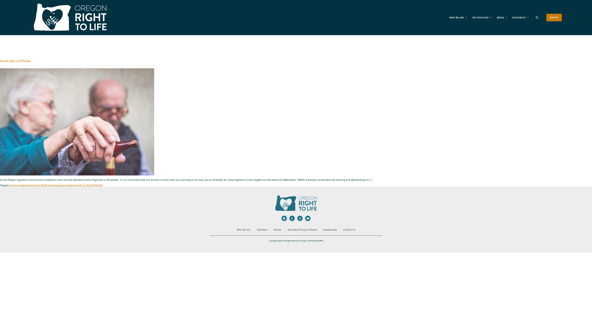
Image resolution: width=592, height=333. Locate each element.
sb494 (99, 185)
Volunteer (262, 229)
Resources (519, 17)
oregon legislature (66, 185)
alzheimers (15, 185)
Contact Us (349, 229)
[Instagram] (300, 218)
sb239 (92, 185)
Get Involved (480, 17)
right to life (83, 185)
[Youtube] (307, 218)
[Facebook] (284, 218)
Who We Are (457, 17)
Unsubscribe (330, 229)
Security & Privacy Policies (302, 229)
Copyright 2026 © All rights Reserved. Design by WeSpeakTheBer (296, 240)
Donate (278, 229)
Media (500, 17)
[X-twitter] (292, 218)
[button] (537, 17)
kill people (50, 185)
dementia (27, 185)
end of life (38, 185)
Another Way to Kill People (15, 60)
